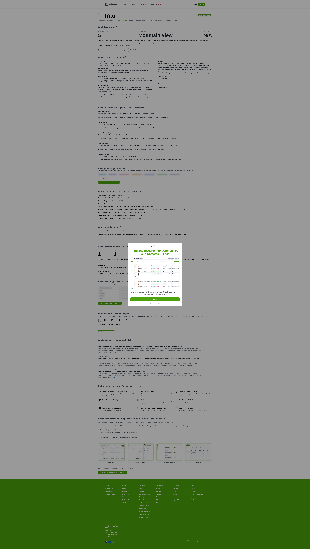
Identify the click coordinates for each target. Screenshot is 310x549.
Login (161, 303)
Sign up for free (154, 299)
